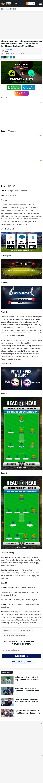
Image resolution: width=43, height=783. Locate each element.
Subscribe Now (21, 656)
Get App (31, 3)
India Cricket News (8, 9)
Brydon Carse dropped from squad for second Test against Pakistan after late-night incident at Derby (27, 711)
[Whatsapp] (8, 57)
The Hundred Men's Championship (14, 635)
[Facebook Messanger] (11, 57)
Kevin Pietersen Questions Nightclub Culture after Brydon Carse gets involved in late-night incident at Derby (28, 700)
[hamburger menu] (40, 3)
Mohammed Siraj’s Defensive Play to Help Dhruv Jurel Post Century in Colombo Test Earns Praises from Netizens (27, 678)
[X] (5, 57)
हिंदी (16, 3)
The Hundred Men (25, 630)
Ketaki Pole (9, 49)
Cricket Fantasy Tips (9, 630)
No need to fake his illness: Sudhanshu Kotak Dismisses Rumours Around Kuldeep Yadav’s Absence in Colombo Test (26, 689)
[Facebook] (2, 57)
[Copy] (14, 57)
